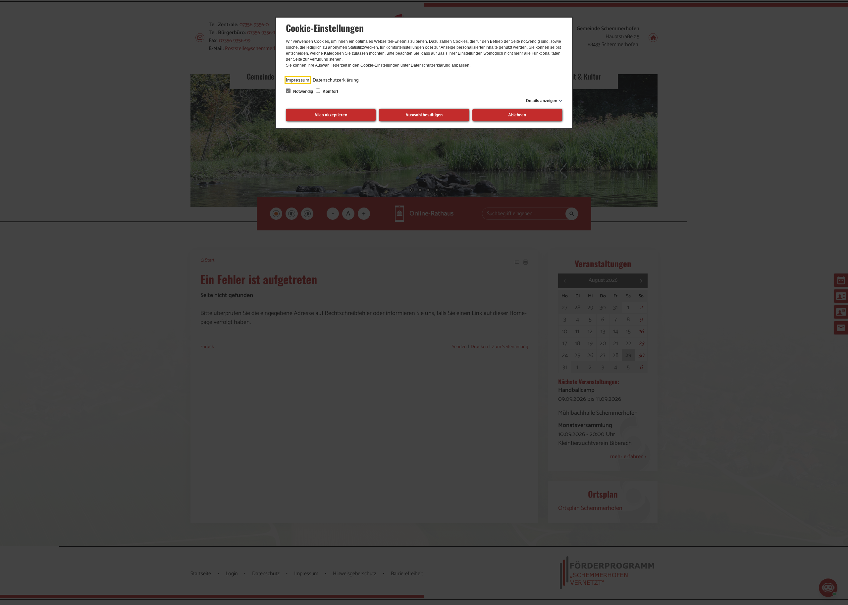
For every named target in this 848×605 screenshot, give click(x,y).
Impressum (297, 80)
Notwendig (303, 91)
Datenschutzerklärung (336, 80)
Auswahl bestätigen (424, 115)
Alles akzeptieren (330, 115)
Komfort (330, 91)
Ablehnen (517, 115)
